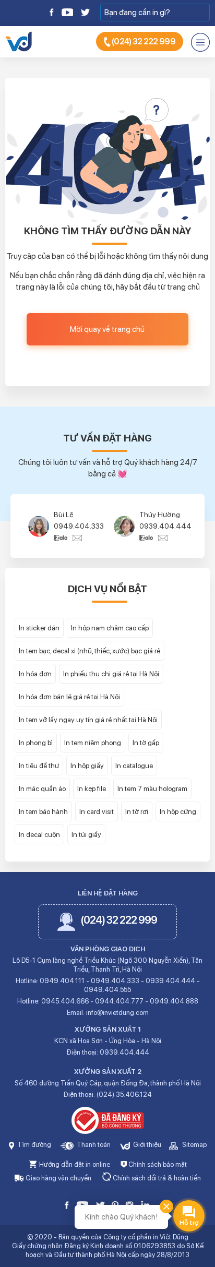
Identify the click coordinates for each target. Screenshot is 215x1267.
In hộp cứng (178, 811)
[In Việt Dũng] (18, 40)
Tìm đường (33, 1145)
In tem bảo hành (43, 811)
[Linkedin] (145, 1204)
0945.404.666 (65, 1001)
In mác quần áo (42, 788)
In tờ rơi (136, 811)
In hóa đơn (35, 674)
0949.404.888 (174, 1001)
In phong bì (36, 742)
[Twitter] (84, 11)
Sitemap (194, 1145)
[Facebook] (52, 11)
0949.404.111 (62, 981)
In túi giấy (86, 834)
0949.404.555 (107, 990)
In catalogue (134, 765)
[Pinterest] (115, 1204)
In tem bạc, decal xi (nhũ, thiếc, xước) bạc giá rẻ (89, 651)
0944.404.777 (119, 1001)
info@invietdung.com (117, 1013)
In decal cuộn (39, 834)
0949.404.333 (79, 526)
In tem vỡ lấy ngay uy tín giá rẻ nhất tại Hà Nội (88, 719)
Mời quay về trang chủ (107, 329)
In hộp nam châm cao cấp (110, 628)
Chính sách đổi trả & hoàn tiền (156, 1178)
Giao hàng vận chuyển (57, 1178)
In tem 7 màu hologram (152, 788)
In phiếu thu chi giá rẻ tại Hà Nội (111, 674)
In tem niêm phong (92, 742)
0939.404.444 (165, 526)
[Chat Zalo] (63, 537)
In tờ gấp (146, 742)
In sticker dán (39, 628)
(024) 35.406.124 (124, 1094)
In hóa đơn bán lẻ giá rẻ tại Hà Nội (69, 696)
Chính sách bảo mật (157, 1164)
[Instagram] (129, 1204)
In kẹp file (91, 788)
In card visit (96, 811)
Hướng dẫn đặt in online (74, 1164)
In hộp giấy (87, 765)
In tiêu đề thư (39, 765)
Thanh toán (93, 1145)
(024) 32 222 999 (143, 41)
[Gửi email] (77, 537)
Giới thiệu (146, 1145)
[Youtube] (67, 11)
